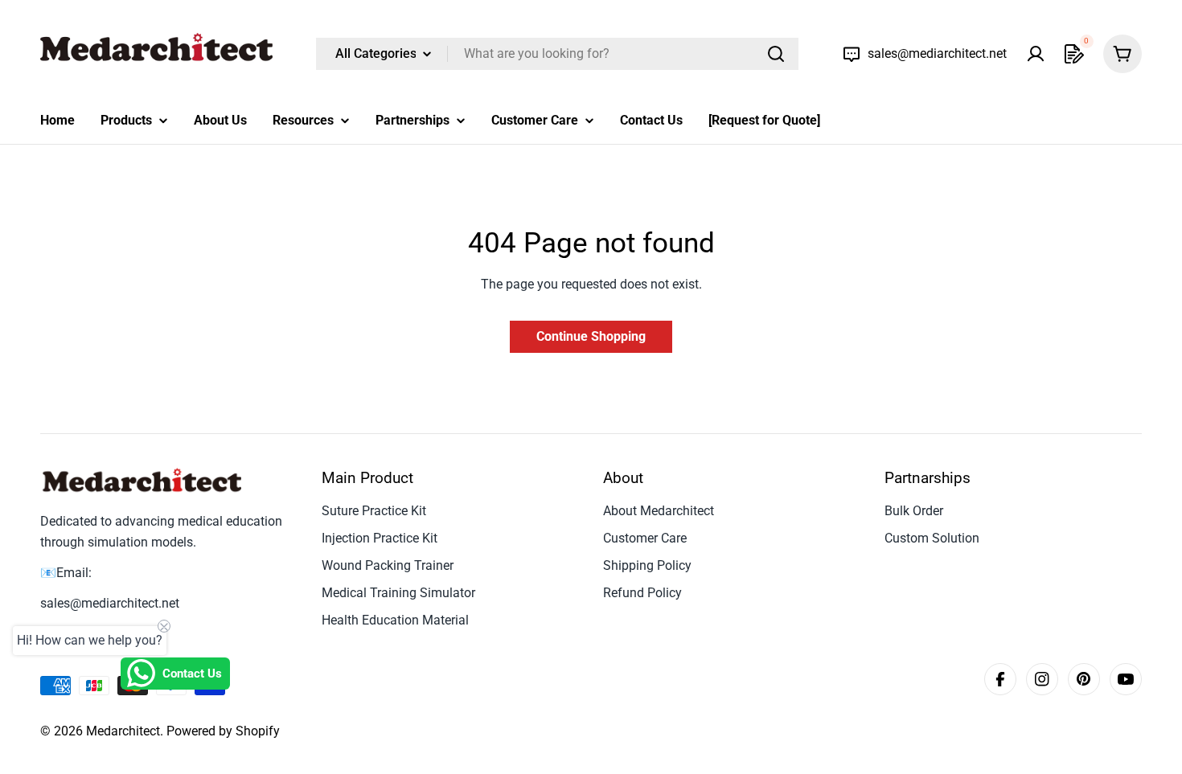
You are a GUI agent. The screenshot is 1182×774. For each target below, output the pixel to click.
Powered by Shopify (223, 731)
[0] (1074, 53)
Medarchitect (123, 731)
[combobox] (557, 54)
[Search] (776, 53)
